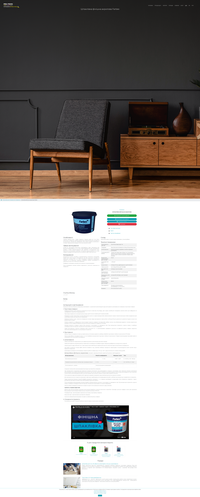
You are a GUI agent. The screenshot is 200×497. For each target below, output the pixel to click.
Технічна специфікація (115, 233)
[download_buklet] (109, 231)
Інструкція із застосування (122, 215)
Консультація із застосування (122, 219)
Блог (182, 5)
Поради (171, 5)
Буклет (111, 230)
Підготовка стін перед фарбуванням (91, 477)
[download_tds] (109, 233)
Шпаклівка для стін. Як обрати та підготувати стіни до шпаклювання (100, 463)
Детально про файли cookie (100, 493)
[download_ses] (109, 228)
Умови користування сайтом (100, 491)
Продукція (158, 5)
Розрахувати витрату (122, 221)
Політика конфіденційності (100, 490)
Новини (177, 5)
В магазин (122, 224)
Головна (150, 5)
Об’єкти (165, 5)
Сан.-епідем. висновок (115, 228)
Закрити (100, 495)
